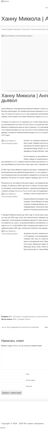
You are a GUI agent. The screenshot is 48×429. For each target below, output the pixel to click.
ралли (24, 114)
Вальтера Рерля (21, 191)
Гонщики (21, 319)
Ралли (27, 319)
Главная (4, 29)
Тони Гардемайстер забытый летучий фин (20, 327)
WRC (10, 317)
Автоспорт (26, 29)
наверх (2, 428)
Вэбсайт (29, 386)
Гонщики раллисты (29, 317)
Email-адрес (30, 380)
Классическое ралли (38, 29)
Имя (27, 374)
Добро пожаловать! (14, 29)
